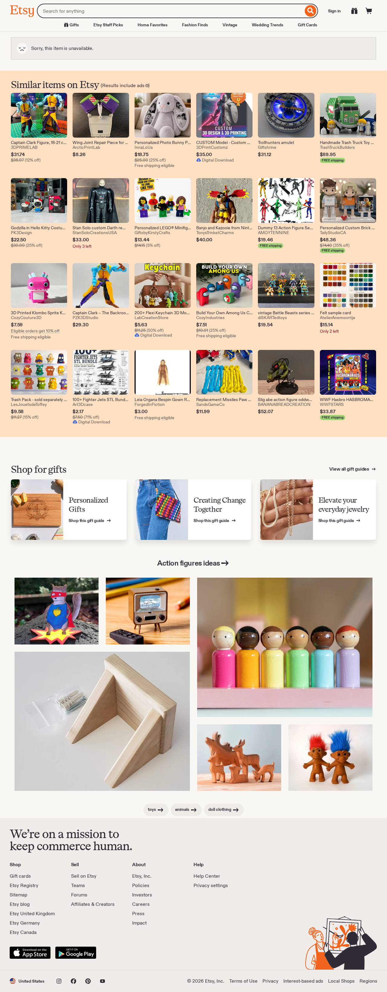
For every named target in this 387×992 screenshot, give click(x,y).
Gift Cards (307, 24)
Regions (368, 981)
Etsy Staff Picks (108, 24)
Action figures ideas (188, 563)
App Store (30, 953)
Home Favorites (152, 24)
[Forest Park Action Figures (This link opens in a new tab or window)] (57, 611)
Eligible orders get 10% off (35, 330)
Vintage (230, 24)
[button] (27, 981)
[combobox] (170, 11)
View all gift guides (349, 469)
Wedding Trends (267, 24)
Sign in (334, 10)
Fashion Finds (195, 24)
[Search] (310, 11)
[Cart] (369, 11)
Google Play (75, 953)
